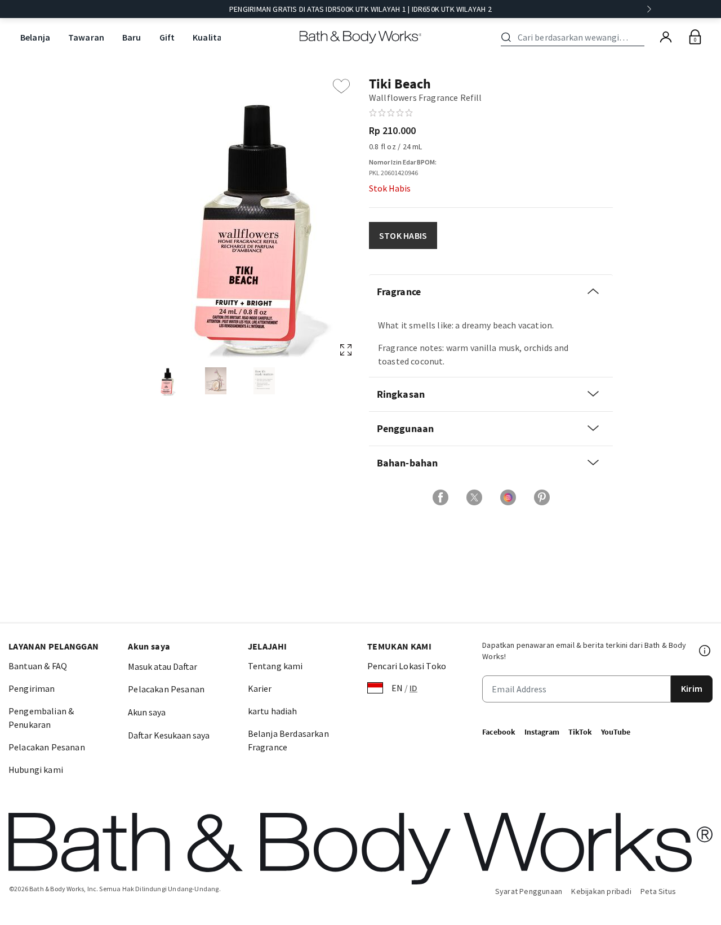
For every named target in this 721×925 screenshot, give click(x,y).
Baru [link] (131, 37)
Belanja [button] (35, 37)
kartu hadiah (272, 711)
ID (413, 687)
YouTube (615, 732)
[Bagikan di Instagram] (508, 497)
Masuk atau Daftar (162, 666)
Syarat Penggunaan (529, 891)
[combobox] (574, 37)
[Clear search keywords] (641, 37)
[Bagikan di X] (474, 497)
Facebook (498, 732)
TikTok (580, 732)
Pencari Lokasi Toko (406, 665)
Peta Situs (658, 891)
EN (397, 687)
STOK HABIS (403, 235)
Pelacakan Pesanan (46, 747)
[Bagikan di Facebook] (440, 497)
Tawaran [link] (86, 37)
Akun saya (147, 712)
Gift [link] (167, 37)
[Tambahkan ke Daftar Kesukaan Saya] (341, 86)
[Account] (666, 37)
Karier (260, 688)
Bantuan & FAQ (37, 665)
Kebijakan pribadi (601, 891)
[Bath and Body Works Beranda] (361, 37)
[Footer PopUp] (705, 650)
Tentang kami (275, 665)
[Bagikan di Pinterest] (542, 497)
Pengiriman (31, 688)
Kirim (691, 688)
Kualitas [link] (209, 37)
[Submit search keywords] (506, 37)
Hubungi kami (35, 769)
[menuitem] (35, 37)
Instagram (541, 732)
